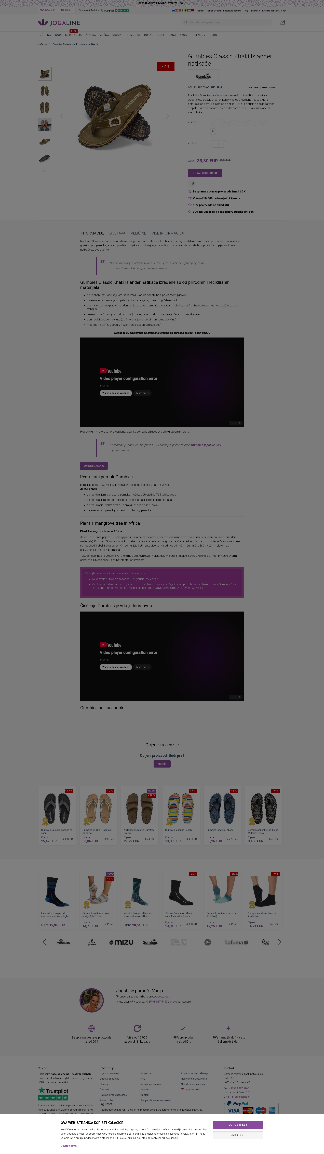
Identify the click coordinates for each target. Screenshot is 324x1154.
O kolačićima (69, 1145)
